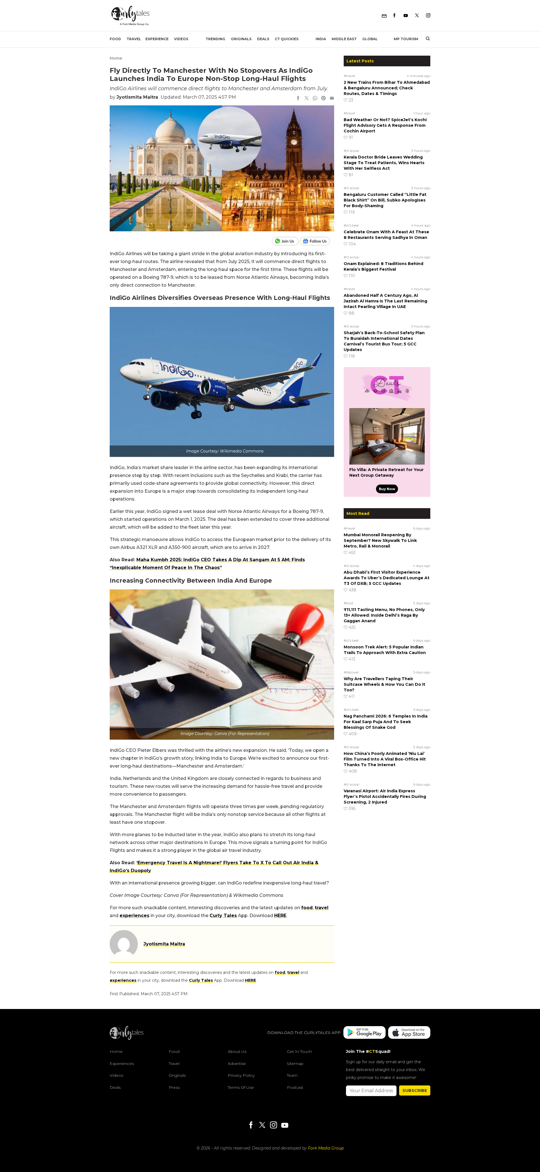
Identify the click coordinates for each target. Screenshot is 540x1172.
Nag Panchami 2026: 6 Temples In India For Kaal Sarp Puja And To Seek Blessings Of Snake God (386, 722)
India (321, 39)
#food (348, 603)
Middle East (344, 39)
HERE (280, 915)
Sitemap (295, 1063)
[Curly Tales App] (364, 1033)
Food (115, 39)
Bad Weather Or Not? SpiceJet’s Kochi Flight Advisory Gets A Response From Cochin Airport (385, 125)
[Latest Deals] (387, 401)
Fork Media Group (326, 1148)
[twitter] (306, 98)
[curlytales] (126, 1038)
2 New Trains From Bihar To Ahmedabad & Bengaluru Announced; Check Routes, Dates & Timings (387, 88)
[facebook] (298, 98)
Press (174, 1087)
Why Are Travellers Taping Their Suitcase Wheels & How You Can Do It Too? (384, 684)
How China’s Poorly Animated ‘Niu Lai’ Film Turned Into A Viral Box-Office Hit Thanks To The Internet (385, 759)
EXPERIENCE (156, 39)
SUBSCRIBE (414, 1090)
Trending (215, 39)
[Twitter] (417, 15)
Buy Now (387, 489)
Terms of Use (241, 1087)
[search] (425, 39)
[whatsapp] (315, 98)
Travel (134, 39)
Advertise (237, 1063)
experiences (134, 915)
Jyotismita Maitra (137, 97)
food (307, 907)
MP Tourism (406, 39)
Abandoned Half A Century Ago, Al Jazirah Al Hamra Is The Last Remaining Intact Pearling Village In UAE (385, 301)
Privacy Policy (241, 1075)
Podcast (295, 1087)
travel (321, 907)
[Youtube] (406, 15)
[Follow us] (317, 241)
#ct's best (351, 225)
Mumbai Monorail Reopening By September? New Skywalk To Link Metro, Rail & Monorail (380, 540)
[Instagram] (428, 15)
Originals (241, 39)
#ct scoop (351, 150)
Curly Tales (223, 915)
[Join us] (286, 241)
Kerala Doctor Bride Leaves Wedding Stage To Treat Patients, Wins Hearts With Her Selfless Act (384, 163)
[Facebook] (394, 15)
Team (292, 1075)
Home (116, 58)
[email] (332, 98)
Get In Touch (299, 1051)
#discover (351, 672)
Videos (181, 39)
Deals (263, 39)
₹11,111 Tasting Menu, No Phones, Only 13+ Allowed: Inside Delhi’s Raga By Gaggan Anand (384, 615)
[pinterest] (323, 98)
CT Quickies (286, 39)
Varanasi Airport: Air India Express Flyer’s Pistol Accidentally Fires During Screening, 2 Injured (385, 796)
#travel (349, 76)
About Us (237, 1051)
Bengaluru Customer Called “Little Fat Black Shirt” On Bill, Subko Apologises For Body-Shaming (385, 200)
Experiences (122, 1063)
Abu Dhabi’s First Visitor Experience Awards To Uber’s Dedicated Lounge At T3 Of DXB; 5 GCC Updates (386, 578)
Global (370, 39)
